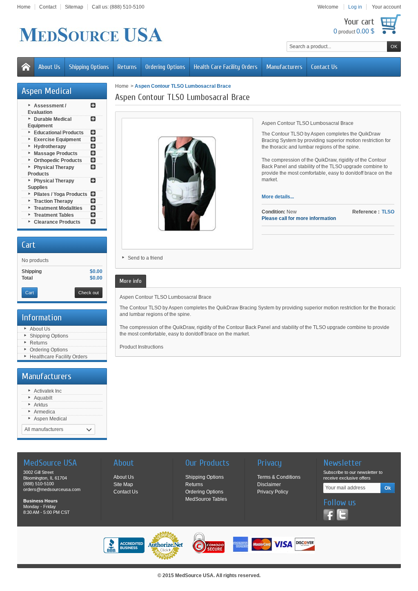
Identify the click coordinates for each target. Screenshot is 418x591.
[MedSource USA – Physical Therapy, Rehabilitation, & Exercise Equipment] (90, 34)
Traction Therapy (53, 201)
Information (42, 317)
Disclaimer (269, 484)
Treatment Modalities (58, 208)
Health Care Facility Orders (226, 67)
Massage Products (56, 153)
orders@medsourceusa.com (51, 489)
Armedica (44, 412)
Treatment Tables (54, 215)
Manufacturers (284, 67)
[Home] (26, 67)
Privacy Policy (272, 492)
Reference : (366, 212)
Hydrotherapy (50, 146)
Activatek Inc (48, 391)
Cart (29, 245)
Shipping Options (89, 67)
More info (131, 281)
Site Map (123, 484)
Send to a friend (145, 258)
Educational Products (59, 133)
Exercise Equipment (57, 139)
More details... (278, 197)
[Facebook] (329, 514)
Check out (88, 292)
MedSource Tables (206, 499)
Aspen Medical (50, 419)
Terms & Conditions (278, 477)
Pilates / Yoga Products (60, 194)
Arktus (41, 405)
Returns (127, 67)
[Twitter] (342, 514)
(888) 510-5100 (127, 7)
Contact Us (324, 67)
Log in (355, 7)
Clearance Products (57, 222)
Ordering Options (165, 67)
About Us (49, 67)
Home (122, 86)
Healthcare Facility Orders (58, 357)
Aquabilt (43, 398)
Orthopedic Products (58, 160)
